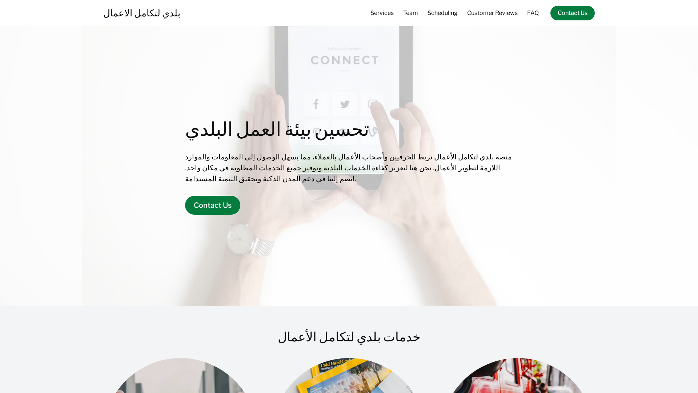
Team (410, 12)
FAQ (533, 12)
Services (382, 12)
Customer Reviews (492, 12)
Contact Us (572, 12)
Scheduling (443, 12)
